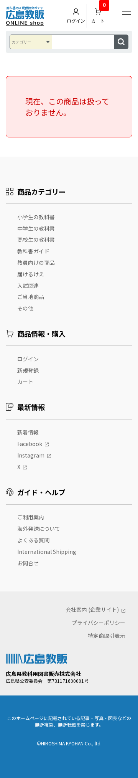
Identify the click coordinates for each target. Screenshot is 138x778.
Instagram (30, 455)
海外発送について (38, 528)
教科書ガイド (33, 251)
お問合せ (28, 563)
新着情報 (28, 432)
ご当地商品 (30, 297)
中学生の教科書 (36, 228)
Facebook (29, 444)
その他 (25, 308)
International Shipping (46, 551)
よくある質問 (33, 540)
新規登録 (28, 370)
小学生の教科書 (36, 217)
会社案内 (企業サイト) (92, 609)
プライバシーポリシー (98, 622)
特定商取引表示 (106, 635)
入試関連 (28, 285)
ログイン (76, 20)
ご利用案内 (30, 517)
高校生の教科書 (36, 239)
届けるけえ (30, 274)
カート (98, 14)
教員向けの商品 (36, 262)
